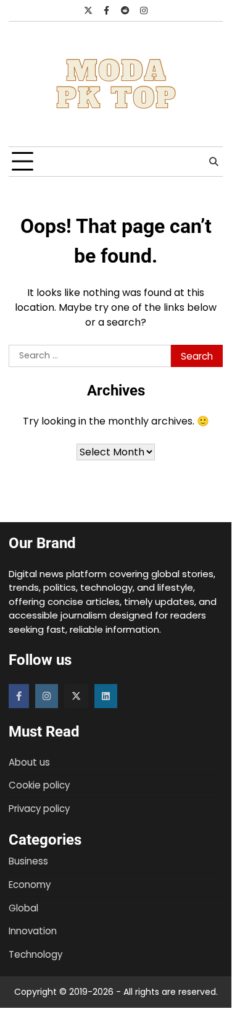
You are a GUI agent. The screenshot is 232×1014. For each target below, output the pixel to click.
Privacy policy (39, 808)
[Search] (213, 162)
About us (29, 762)
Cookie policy (39, 785)
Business (28, 861)
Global (23, 908)
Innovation (33, 930)
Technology (35, 954)
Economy (30, 884)
